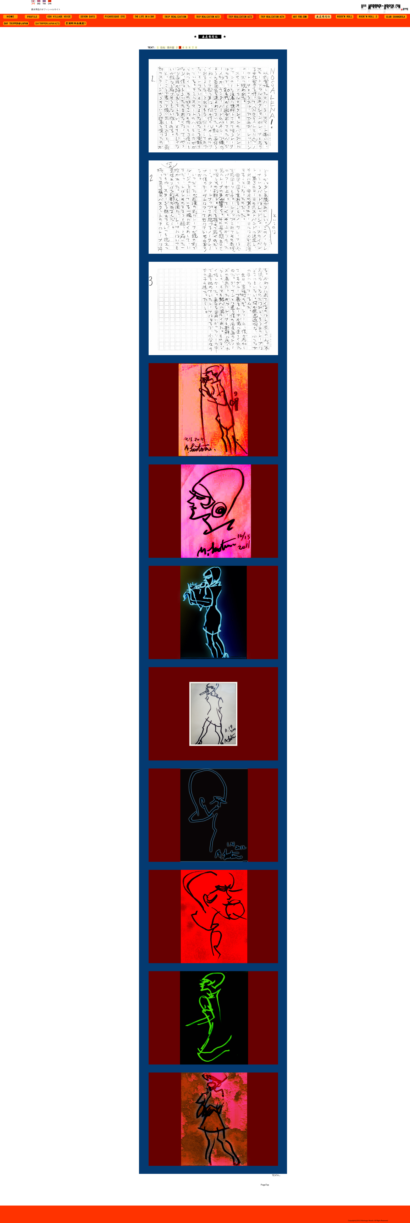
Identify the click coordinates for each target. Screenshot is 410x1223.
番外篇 (170, 47)
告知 (163, 47)
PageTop (265, 1185)
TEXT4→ (276, 1175)
